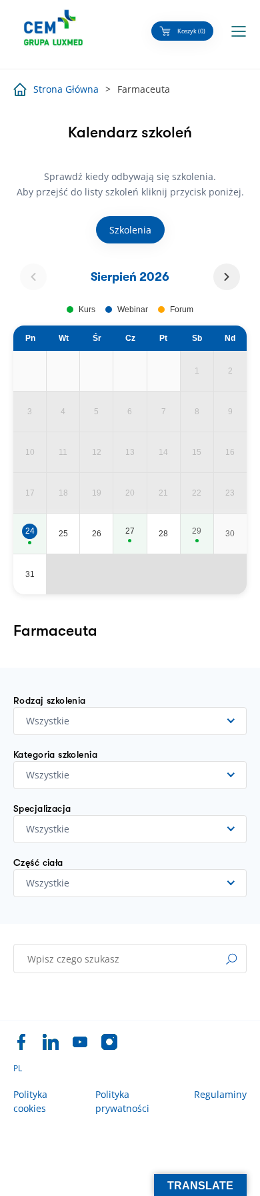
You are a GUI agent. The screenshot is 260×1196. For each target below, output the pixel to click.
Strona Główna (66, 89)
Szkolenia (130, 229)
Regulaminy (220, 1094)
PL (17, 1068)
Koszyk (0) (191, 31)
